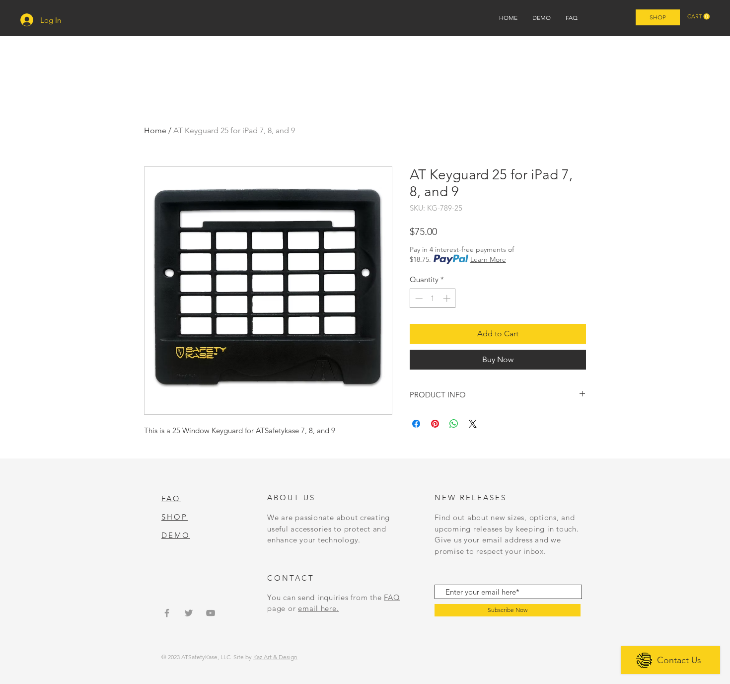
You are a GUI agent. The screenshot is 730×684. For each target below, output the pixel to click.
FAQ (392, 597)
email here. (318, 608)
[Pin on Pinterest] (435, 424)
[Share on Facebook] (416, 424)
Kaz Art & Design (275, 657)
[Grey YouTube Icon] (210, 613)
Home (155, 130)
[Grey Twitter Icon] (188, 613)
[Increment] (447, 298)
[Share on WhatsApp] (454, 424)
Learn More (488, 259)
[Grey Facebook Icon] (166, 613)
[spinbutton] (433, 298)
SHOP (174, 517)
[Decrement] (418, 298)
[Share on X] (473, 424)
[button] (698, 16)
